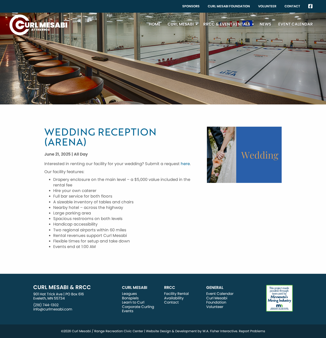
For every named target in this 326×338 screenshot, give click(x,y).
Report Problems (252, 331)
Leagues (129, 293)
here (185, 163)
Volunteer (267, 6)
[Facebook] (310, 6)
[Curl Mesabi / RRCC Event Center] (38, 24)
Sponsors (191, 6)
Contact (292, 6)
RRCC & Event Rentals (226, 24)
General (214, 287)
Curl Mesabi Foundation (229, 6)
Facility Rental (176, 293)
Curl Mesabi (181, 24)
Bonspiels (130, 298)
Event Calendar (295, 24)
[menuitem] (191, 6)
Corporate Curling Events (138, 309)
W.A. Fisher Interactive (219, 331)
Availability (174, 298)
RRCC (169, 287)
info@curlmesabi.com (52, 309)
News (265, 24)
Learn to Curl (133, 302)
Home (155, 24)
